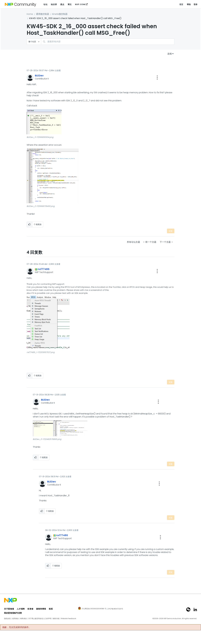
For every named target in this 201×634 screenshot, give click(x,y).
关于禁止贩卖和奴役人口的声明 (39, 618)
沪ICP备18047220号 (115, 609)
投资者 (30, 608)
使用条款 (15, 618)
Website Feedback (68, 618)
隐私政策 (7, 618)
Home (30, 14)
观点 (62, 4)
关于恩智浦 (9, 608)
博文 (70, 4)
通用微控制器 (42, 14)
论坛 (45, 4)
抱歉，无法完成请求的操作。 (16, 627)
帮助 (189, 4)
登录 (196, 4)
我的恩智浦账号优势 (13, 613)
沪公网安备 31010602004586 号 (94, 609)
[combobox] (107, 41)
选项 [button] (169, 53)
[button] (157, 77)
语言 (181, 4)
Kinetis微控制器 (60, 14)
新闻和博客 (41, 608)
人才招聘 (21, 608)
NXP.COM (80, 4)
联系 (51, 608)
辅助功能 (56, 618)
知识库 (54, 4)
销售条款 (23, 618)
